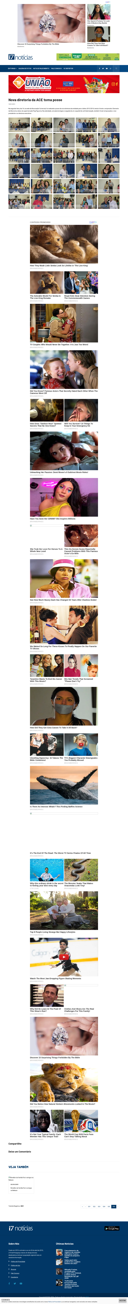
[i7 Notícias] (20, 57)
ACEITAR (123, 1300)
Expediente (14, 1277)
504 (104, 1206)
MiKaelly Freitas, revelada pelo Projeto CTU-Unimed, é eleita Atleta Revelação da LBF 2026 (72, 1273)
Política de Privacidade (18, 1261)
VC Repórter (68, 68)
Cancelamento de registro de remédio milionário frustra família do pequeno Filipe (72, 1253)
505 (109, 1206)
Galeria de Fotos (24, 68)
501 (89, 1206)
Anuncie (13, 1269)
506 (114, 1206)
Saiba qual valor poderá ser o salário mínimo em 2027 (72, 1261)
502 (94, 1206)
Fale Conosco (56, 68)
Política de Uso (15, 1265)
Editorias (12, 68)
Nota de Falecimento (41, 68)
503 (99, 1206)
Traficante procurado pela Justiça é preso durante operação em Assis (71, 1284)
